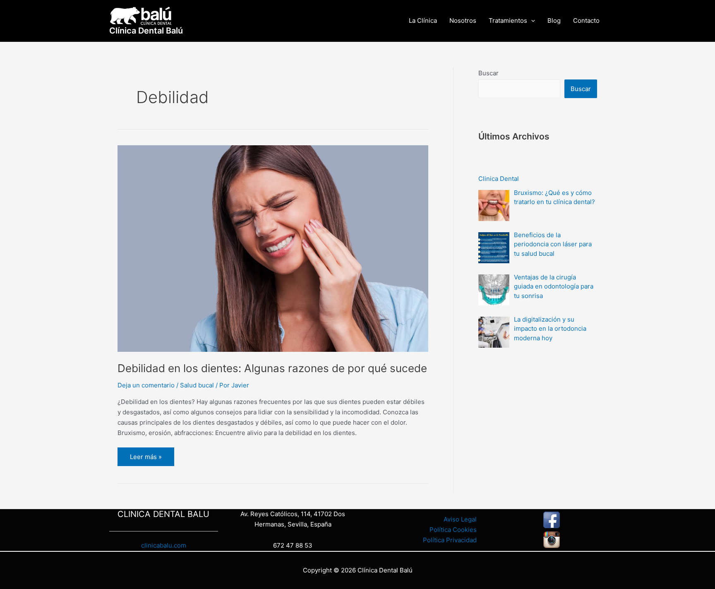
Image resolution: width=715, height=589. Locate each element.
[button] (531, 21)
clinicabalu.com (163, 545)
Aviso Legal (460, 519)
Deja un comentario (146, 385)
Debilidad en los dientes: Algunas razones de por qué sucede (272, 368)
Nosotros (462, 20)
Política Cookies (453, 530)
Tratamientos (508, 20)
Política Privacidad (450, 540)
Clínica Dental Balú (146, 31)
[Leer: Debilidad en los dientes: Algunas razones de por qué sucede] (273, 248)
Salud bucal (197, 385)
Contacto (586, 20)
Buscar (488, 73)
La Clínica (423, 20)
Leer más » (146, 454)
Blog (554, 20)
